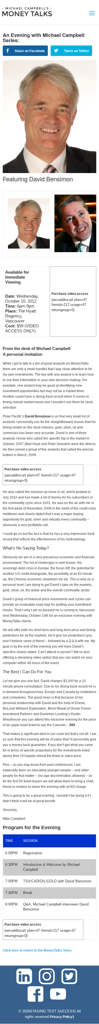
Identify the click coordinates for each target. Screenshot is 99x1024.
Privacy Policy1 (62, 1017)
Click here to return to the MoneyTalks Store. (37, 950)
